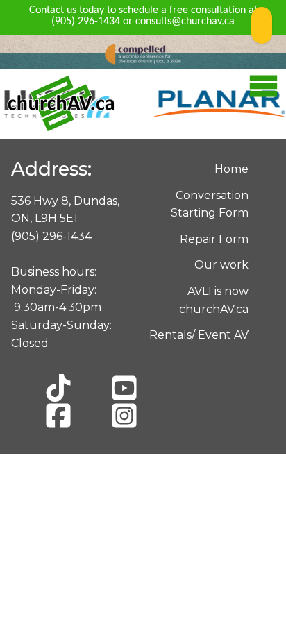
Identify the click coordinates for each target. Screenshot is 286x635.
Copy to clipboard (261, 25)
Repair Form (214, 239)
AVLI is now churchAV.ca (214, 300)
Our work (221, 264)
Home (231, 169)
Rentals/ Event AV (199, 334)
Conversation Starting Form (210, 204)
